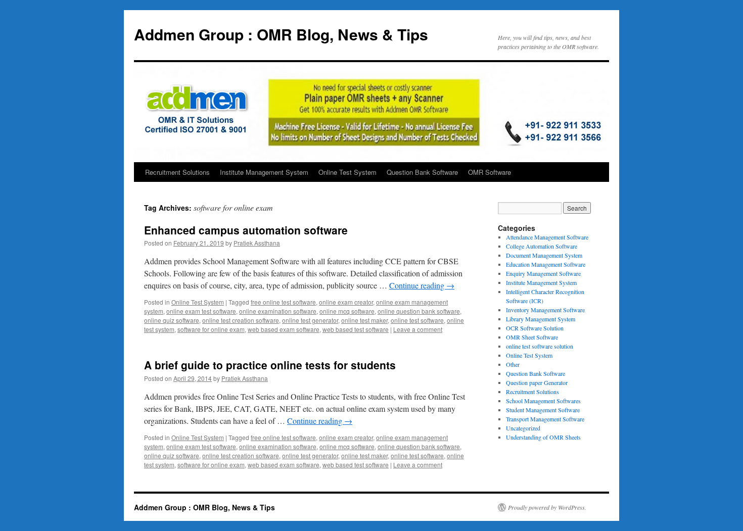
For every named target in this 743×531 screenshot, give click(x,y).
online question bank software (419, 311)
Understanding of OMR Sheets (543, 437)
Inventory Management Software (545, 310)
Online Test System (347, 172)
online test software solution (539, 346)
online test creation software (240, 320)
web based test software (355, 329)
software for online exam (211, 329)
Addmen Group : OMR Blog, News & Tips (281, 34)
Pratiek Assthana (257, 242)
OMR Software (489, 172)
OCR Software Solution (535, 328)
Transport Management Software (545, 419)
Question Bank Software (422, 172)
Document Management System (544, 255)
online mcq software (347, 311)
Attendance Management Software (547, 237)
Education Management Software (545, 264)
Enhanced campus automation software (246, 229)
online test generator (310, 320)
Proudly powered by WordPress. (547, 507)
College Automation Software (541, 246)
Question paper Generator (537, 382)
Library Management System (540, 319)
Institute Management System (264, 172)
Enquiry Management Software (543, 273)
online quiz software (171, 320)
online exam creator (346, 302)
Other (513, 364)
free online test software (283, 302)
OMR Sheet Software (532, 337)
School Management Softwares (543, 401)
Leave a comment (417, 329)
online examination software (277, 311)
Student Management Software (543, 410)
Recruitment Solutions (177, 172)
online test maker (364, 320)
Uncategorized (523, 428)
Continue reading (421, 285)
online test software (417, 320)
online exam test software (201, 311)
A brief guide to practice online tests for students (270, 364)
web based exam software (283, 329)
